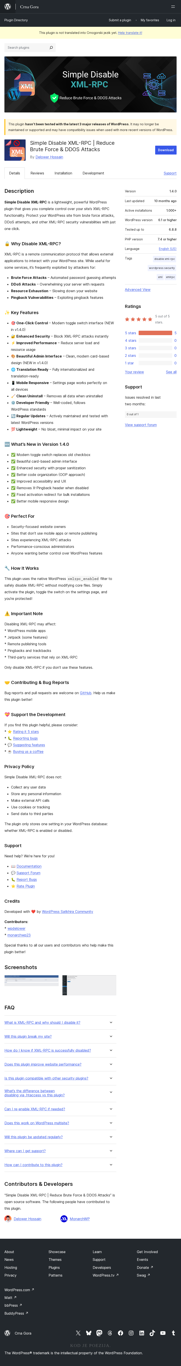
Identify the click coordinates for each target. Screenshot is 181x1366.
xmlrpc (170, 277)
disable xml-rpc (164, 259)
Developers (102, 1267)
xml (160, 277)
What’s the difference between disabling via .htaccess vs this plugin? (34, 1093)
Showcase (57, 1252)
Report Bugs (27, 879)
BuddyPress (16, 1313)
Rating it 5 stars (26, 731)
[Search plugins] (51, 47)
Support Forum (28, 873)
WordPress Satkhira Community (67, 911)
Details (14, 173)
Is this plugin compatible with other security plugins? (46, 1078)
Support (170, 173)
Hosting (10, 1267)
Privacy (10, 1275)
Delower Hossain (49, 157)
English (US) (168, 249)
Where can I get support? (25, 1151)
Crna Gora (23, 1333)
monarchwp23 (19, 935)
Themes (55, 1259)
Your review (134, 372)
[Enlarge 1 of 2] (53, 981)
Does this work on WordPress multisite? (36, 1123)
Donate (145, 1267)
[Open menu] (174, 6)
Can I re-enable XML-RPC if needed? (34, 1109)
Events (142, 1259)
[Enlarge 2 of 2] (110, 981)
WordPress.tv (106, 1275)
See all (171, 372)
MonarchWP (80, 1219)
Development (93, 173)
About (9, 1252)
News (9, 1259)
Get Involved (147, 1252)
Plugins (54, 1267)
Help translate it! (130, 33)
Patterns (55, 1275)
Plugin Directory (16, 20)
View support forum (141, 425)
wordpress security (162, 268)
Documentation (29, 866)
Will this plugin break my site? (28, 1036)
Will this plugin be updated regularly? (33, 1137)
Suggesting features (29, 745)
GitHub (85, 693)
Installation (63, 173)
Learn (97, 1252)
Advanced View (138, 289)
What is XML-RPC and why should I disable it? (42, 1022)
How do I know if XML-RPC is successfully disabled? (47, 1050)
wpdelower (16, 928)
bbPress (13, 1305)
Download (166, 150)
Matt (10, 1297)
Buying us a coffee (28, 751)
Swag (143, 1275)
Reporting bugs (25, 738)
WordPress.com (19, 1290)
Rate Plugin (26, 886)
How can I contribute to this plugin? (33, 1165)
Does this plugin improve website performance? (42, 1064)
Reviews (37, 173)
